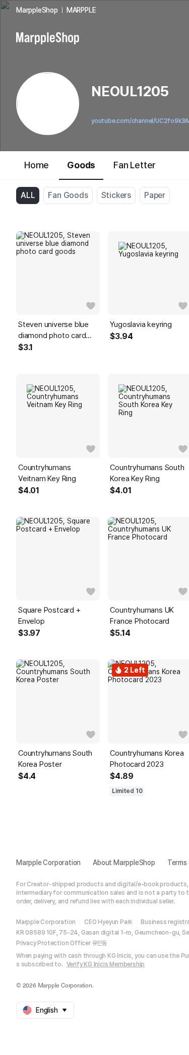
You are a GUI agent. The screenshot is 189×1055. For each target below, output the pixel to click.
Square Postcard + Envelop (49, 616)
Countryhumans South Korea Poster (55, 759)
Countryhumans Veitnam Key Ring (47, 473)
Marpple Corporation (48, 863)
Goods (81, 165)
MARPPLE (81, 10)
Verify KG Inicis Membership (106, 964)
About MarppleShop (124, 863)
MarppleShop (37, 10)
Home (36, 165)
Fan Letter (134, 165)
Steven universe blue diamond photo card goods (53, 330)
